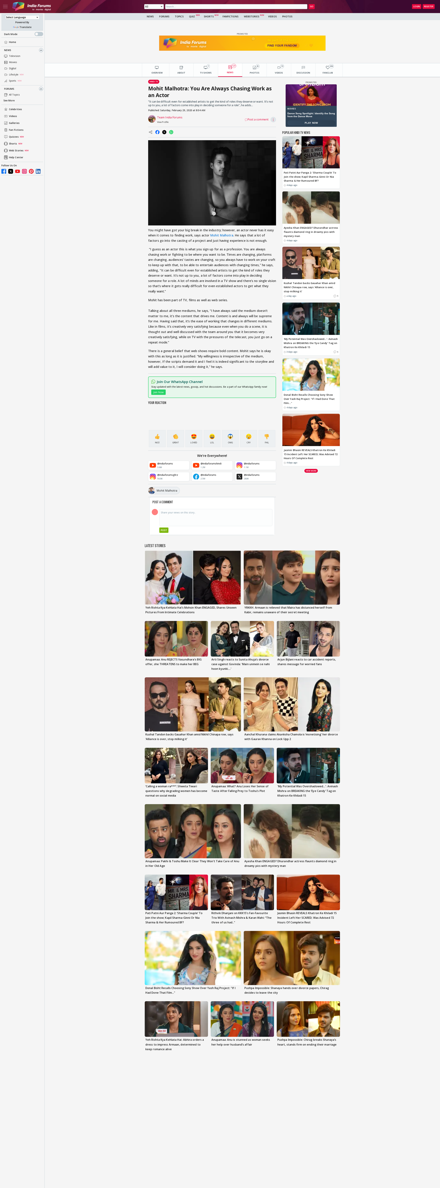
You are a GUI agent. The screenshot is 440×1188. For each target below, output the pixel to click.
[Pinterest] (31, 171)
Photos (287, 16)
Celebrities (15, 109)
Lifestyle (13, 74)
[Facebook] (3, 171)
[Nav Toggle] (5, 6)
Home (12, 42)
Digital (12, 68)
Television (14, 56)
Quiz (192, 16)
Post (164, 530)
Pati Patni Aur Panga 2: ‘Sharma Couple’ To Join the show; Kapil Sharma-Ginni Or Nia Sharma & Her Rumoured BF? (310, 176)
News (7, 50)
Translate (25, 27)
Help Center (16, 157)
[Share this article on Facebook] (157, 132)
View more (311, 470)
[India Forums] (31, 6)
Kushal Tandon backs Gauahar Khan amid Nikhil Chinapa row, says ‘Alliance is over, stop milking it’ (309, 287)
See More (9, 100)
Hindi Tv (154, 81)
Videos (13, 116)
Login (416, 6)
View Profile (163, 122)
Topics (179, 16)
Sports (12, 80)
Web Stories (16, 150)
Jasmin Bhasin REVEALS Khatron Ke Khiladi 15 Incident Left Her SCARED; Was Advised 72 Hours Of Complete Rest (311, 454)
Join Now (158, 392)
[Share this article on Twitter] (164, 132)
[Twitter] (10, 171)
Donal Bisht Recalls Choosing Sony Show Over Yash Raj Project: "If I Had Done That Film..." (309, 399)
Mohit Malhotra (221, 235)
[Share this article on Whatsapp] (171, 132)
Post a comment (258, 119)
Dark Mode (10, 34)
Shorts (13, 143)
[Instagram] (24, 171)
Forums (9, 89)
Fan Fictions (16, 130)
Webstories (251, 16)
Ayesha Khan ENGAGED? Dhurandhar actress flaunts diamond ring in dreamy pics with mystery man (311, 232)
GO (311, 6)
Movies (13, 62)
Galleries (14, 123)
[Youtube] (17, 171)
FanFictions (230, 16)
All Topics (14, 94)
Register (428, 6)
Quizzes (14, 136)
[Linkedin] (38, 171)
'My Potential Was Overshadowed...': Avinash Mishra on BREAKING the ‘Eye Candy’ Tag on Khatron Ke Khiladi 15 (311, 343)
